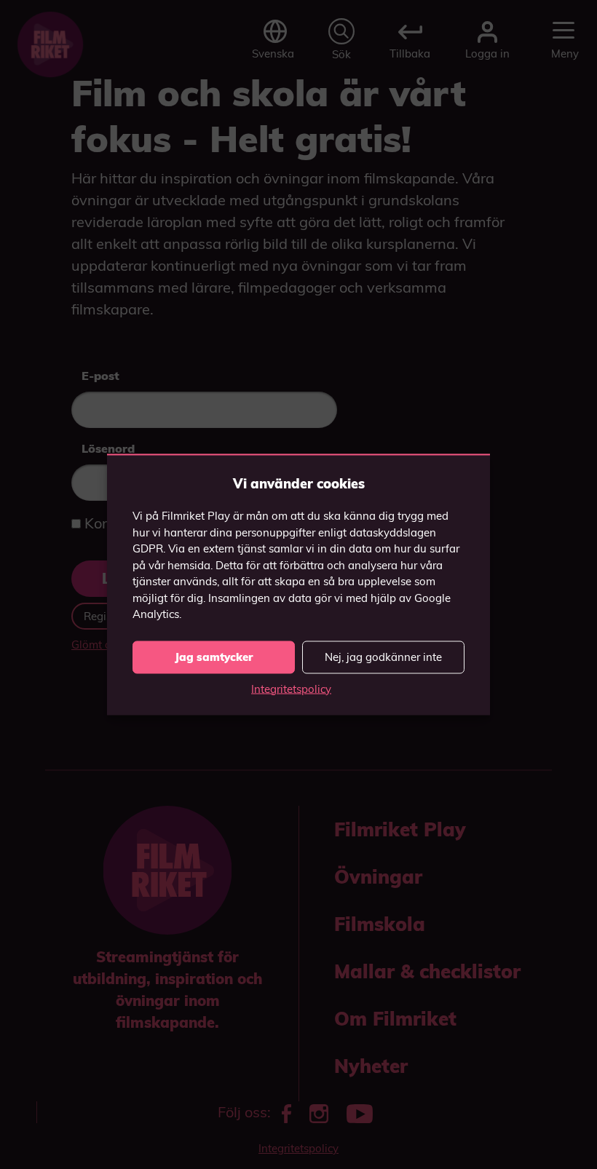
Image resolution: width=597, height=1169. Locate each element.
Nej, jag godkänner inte (383, 657)
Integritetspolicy (291, 688)
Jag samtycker (214, 657)
